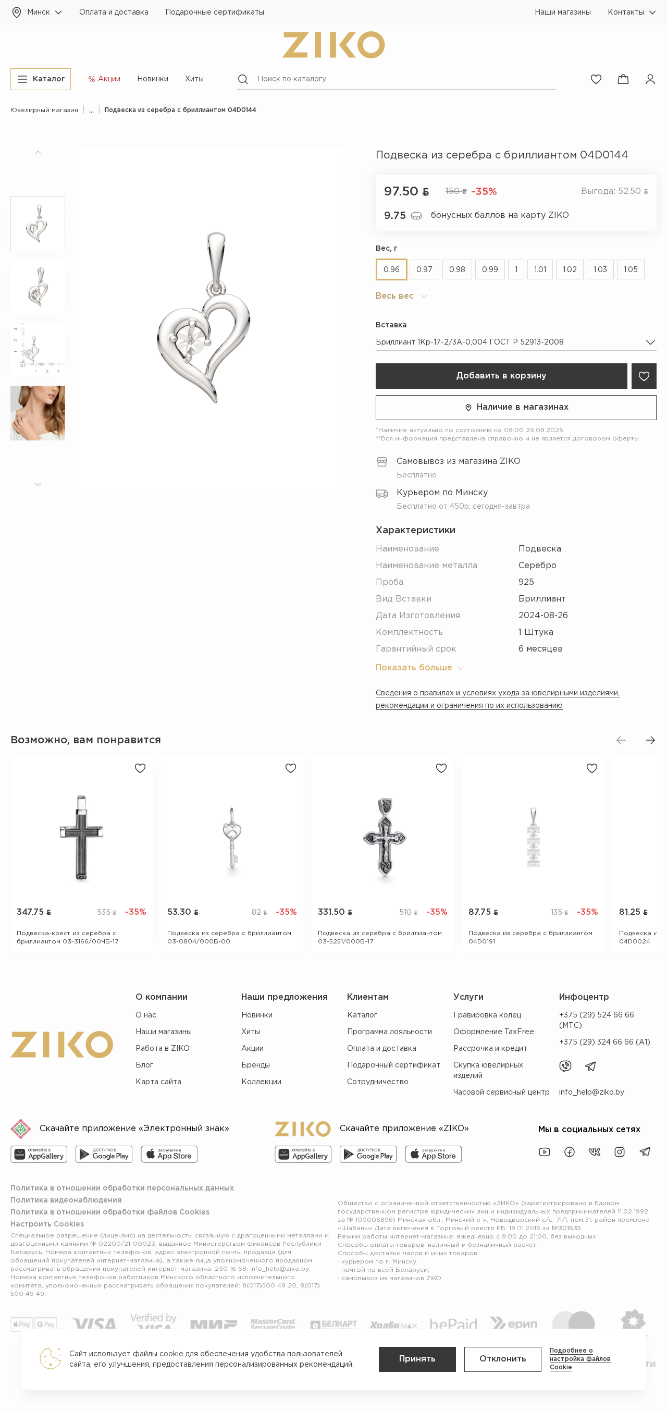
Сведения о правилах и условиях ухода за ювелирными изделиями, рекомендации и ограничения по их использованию (498, 699)
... (91, 110)
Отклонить (502, 1359)
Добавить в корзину (501, 376)
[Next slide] (650, 740)
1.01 (540, 270)
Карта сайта (158, 1082)
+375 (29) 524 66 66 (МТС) (596, 1020)
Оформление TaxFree (493, 1032)
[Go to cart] (623, 79)
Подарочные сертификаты (214, 12)
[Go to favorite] (596, 79)
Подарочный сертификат (393, 1065)
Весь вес (395, 296)
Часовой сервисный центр (501, 1092)
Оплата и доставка (114, 12)
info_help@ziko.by (591, 1092)
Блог (144, 1065)
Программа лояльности (389, 1032)
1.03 (600, 270)
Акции (252, 1049)
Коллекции (261, 1082)
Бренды (255, 1065)
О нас (145, 1015)
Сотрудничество (378, 1082)
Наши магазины (563, 12)
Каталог (362, 1015)
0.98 (457, 270)
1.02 (570, 270)
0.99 (490, 270)
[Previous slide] (621, 740)
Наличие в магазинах (523, 407)
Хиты (194, 79)
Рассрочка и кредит (490, 1049)
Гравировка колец (487, 1015)
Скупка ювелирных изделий (488, 1070)
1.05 (631, 270)
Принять (417, 1359)
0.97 (424, 270)
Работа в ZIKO (162, 1049)
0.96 (392, 270)
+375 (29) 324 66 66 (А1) (604, 1042)
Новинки (152, 79)
